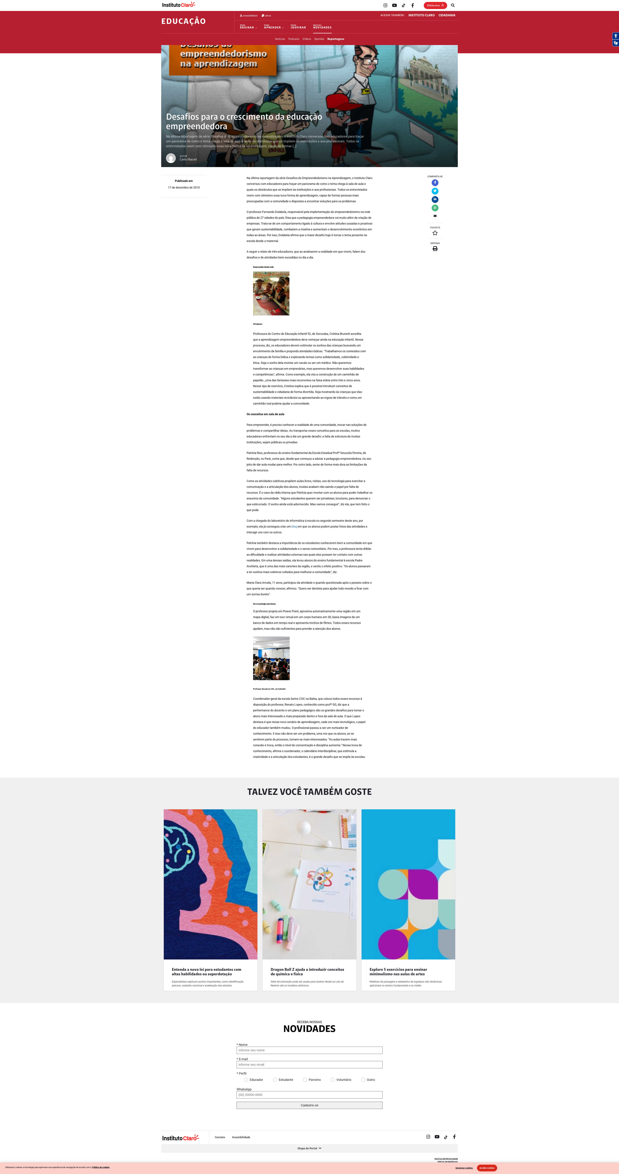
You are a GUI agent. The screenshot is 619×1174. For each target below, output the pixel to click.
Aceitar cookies (487, 1168)
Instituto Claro (421, 15)
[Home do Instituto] (178, 5)
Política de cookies (101, 1167)
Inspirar (298, 27)
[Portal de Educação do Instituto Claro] (180, 1140)
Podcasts (293, 39)
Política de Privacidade (446, 1159)
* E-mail (242, 1059)
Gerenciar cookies (464, 1168)
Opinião (319, 39)
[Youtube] (394, 5)
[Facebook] (412, 5)
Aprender (272, 27)
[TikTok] (403, 5)
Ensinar (247, 27)
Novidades (322, 27)
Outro (371, 1080)
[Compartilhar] (435, 182)
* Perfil (241, 1073)
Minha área (433, 5)
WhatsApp (244, 1089)
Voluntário (343, 1080)
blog (294, 526)
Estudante (286, 1080)
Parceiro (315, 1080)
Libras (267, 15)
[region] (309, 1168)
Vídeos (307, 39)
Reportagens (335, 39)
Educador (256, 1080)
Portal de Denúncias (447, 1162)
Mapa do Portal (307, 1148)
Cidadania (447, 15)
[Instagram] (385, 5)
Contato (220, 1137)
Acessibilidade (250, 15)
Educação (183, 22)
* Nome (242, 1045)
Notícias (280, 39)
